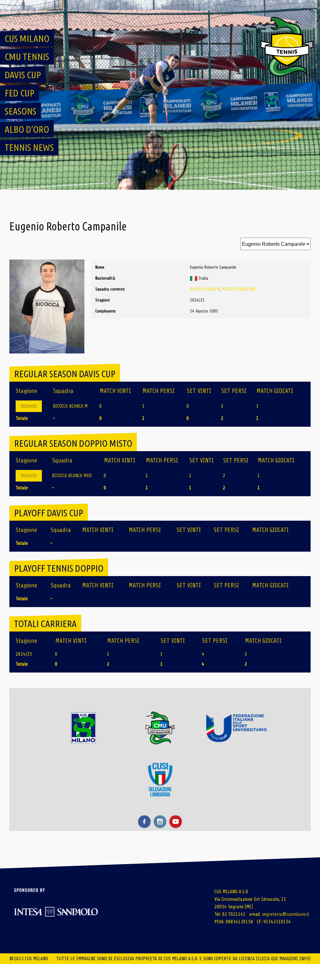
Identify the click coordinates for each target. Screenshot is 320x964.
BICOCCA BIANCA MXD (239, 289)
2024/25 (29, 406)
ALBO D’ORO (27, 129)
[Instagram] (160, 821)
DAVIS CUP (23, 75)
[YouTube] (175, 821)
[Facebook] (144, 821)
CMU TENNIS (27, 56)
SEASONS (20, 111)
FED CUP (19, 93)
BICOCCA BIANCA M (205, 289)
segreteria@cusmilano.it (285, 914)
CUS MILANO (27, 38)
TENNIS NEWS (29, 147)
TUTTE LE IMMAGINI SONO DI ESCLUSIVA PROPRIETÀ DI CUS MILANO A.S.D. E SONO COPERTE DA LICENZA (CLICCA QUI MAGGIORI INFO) (183, 958)
